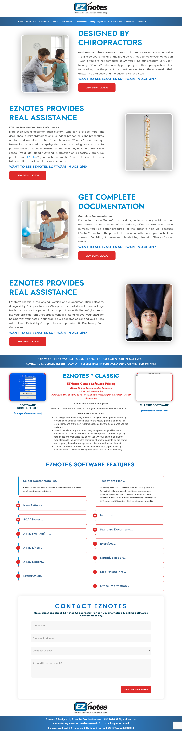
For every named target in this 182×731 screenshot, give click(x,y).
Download (141, 22)
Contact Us (129, 22)
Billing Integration (98, 22)
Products (43, 22)
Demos (55, 22)
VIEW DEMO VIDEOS (97, 87)
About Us (30, 22)
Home (20, 22)
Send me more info (136, 689)
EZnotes (32, 157)
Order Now (82, 22)
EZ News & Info (115, 22)
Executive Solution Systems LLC (89, 719)
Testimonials (66, 22)
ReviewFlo (92, 723)
